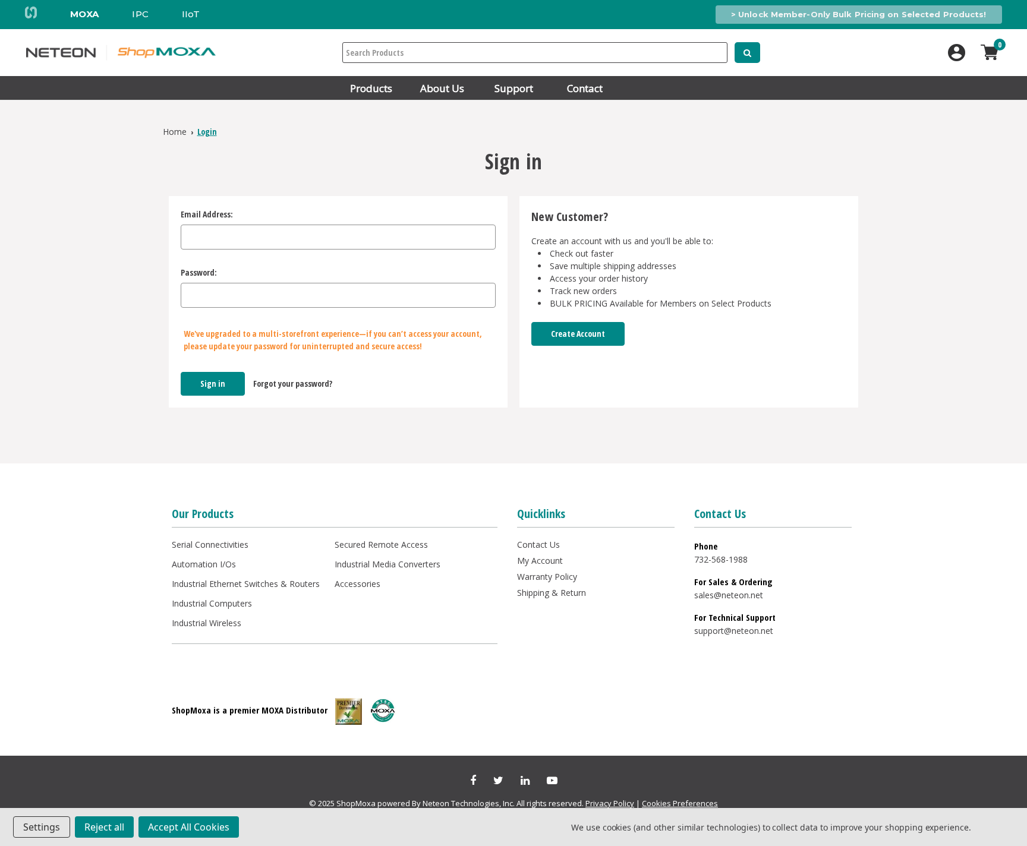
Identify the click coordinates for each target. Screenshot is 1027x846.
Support (513, 88)
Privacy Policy (609, 803)
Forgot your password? (292, 383)
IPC (140, 14)
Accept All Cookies (188, 827)
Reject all (104, 827)
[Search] (747, 52)
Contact (585, 88)
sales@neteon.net (728, 595)
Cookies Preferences (680, 803)
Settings (41, 827)
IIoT (191, 14)
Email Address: (207, 214)
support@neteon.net (733, 630)
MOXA (84, 14)
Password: (199, 272)
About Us (442, 88)
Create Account (578, 333)
